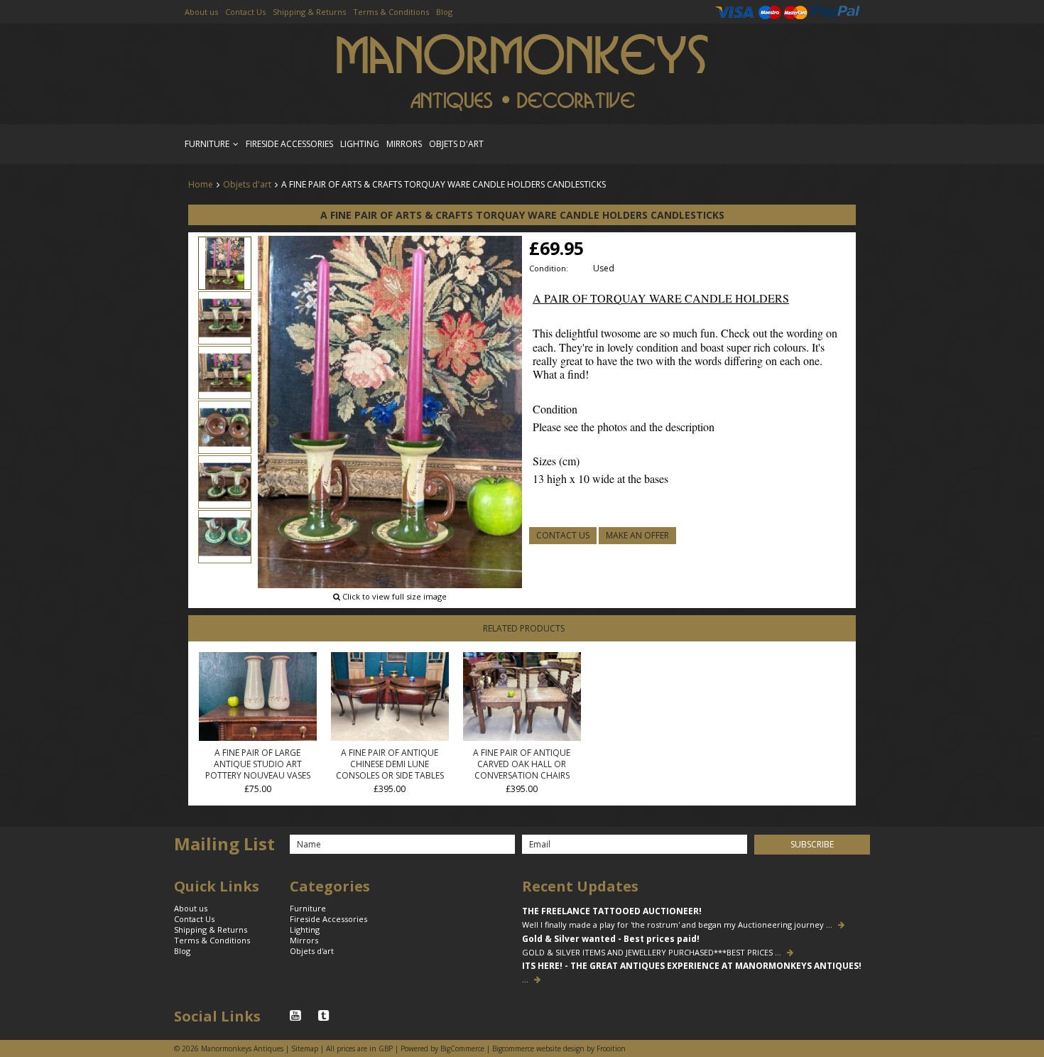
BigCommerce (462, 1048)
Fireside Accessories (289, 144)
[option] (390, 420)
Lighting (359, 144)
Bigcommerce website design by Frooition (559, 1048)
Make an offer (637, 535)
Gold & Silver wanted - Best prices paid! (611, 939)
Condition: (548, 268)
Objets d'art (456, 144)
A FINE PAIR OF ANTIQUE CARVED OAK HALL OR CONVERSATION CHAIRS (521, 764)
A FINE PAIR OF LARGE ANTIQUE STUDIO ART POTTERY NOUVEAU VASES (257, 764)
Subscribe (812, 844)
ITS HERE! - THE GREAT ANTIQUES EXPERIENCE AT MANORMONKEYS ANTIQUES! (691, 966)
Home (200, 184)
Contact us (562, 535)
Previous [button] (272, 420)
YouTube (297, 1015)
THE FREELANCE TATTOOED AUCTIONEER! (612, 911)
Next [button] (508, 420)
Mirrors (404, 144)
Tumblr (325, 1015)
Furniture (207, 144)
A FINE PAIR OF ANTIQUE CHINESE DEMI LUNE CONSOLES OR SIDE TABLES (390, 764)
